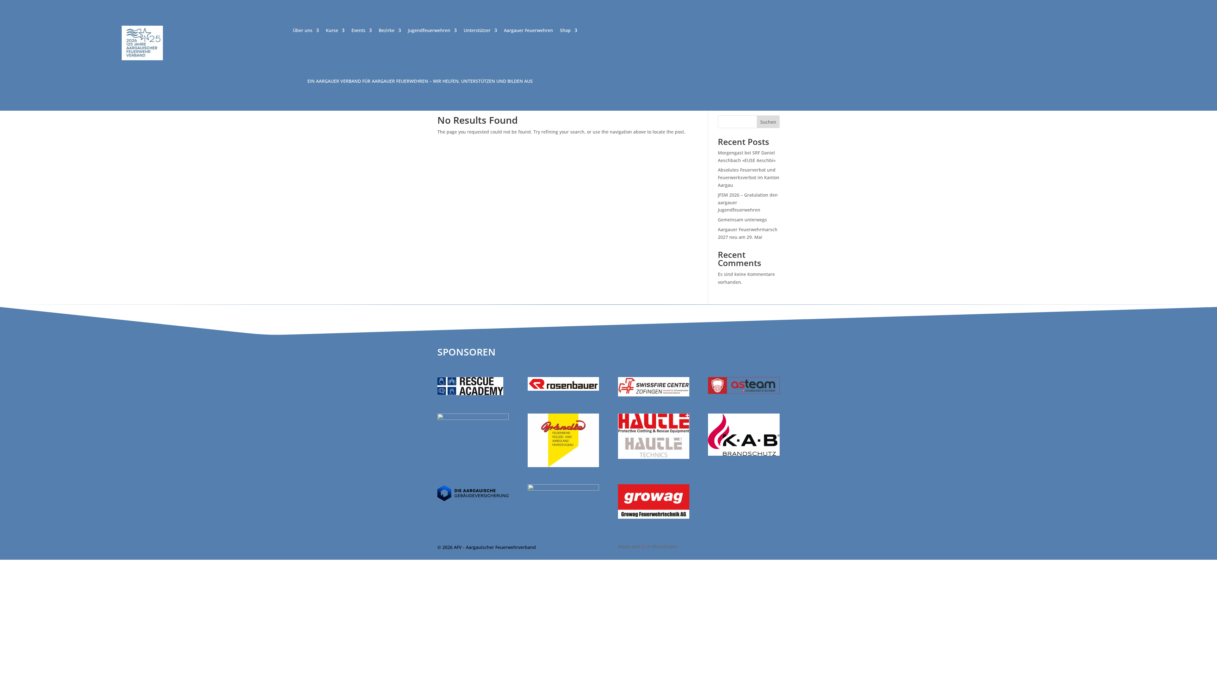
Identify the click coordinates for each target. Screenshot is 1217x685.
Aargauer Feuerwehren (528, 30)
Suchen (768, 122)
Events (358, 30)
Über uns (302, 30)
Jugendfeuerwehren (429, 30)
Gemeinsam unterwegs (742, 220)
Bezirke (387, 30)
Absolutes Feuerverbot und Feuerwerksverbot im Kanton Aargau (748, 177)
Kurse (332, 30)
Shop (565, 30)
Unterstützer (477, 30)
